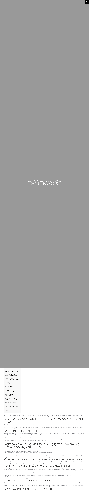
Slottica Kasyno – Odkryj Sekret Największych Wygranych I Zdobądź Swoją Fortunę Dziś (12, 377)
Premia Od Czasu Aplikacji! (10, 374)
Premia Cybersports (9, 394)
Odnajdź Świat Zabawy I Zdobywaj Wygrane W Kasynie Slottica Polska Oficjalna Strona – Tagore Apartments (12, 406)
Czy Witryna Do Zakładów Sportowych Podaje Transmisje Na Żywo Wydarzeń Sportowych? (13, 400)
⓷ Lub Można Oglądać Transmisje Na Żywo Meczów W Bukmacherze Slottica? (12, 381)
